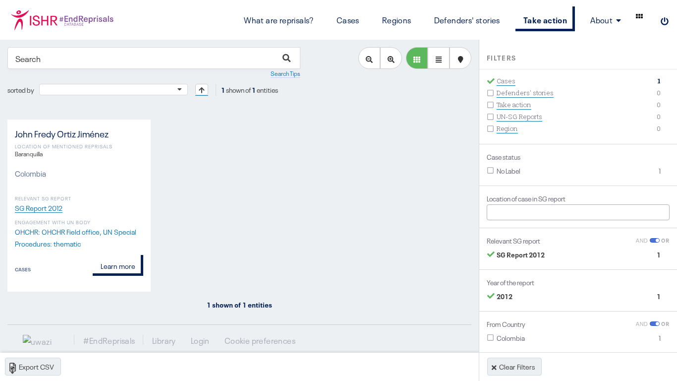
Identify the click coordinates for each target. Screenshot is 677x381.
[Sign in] (664, 19)
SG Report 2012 (38, 207)
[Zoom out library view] (369, 58)
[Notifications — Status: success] (639, 16)
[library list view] (417, 58)
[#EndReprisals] (61, 19)
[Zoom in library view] (391, 58)
